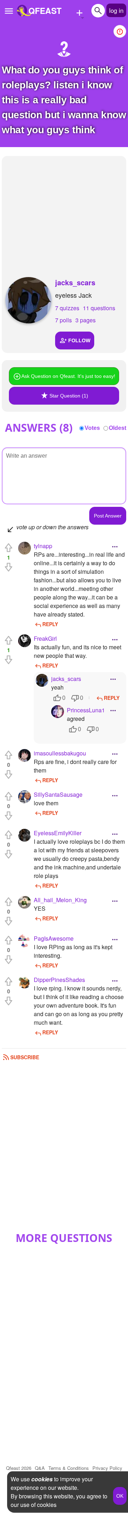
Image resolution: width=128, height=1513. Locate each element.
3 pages (85, 320)
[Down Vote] (8, 567)
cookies (42, 1479)
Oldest (117, 428)
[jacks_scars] (28, 300)
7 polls (63, 320)
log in (116, 10)
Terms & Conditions (68, 1468)
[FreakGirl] (24, 640)
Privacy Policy (107, 1468)
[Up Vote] (8, 548)
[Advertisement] (64, 209)
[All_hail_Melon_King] (24, 902)
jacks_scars (75, 282)
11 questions (99, 308)
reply (50, 624)
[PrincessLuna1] (57, 711)
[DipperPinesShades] (24, 982)
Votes (92, 428)
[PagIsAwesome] (24, 940)
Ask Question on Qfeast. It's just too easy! (68, 376)
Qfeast (18, 1468)
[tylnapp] (24, 548)
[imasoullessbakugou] (24, 755)
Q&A (40, 1468)
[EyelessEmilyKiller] (24, 835)
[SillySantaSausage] (24, 796)
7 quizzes (67, 308)
